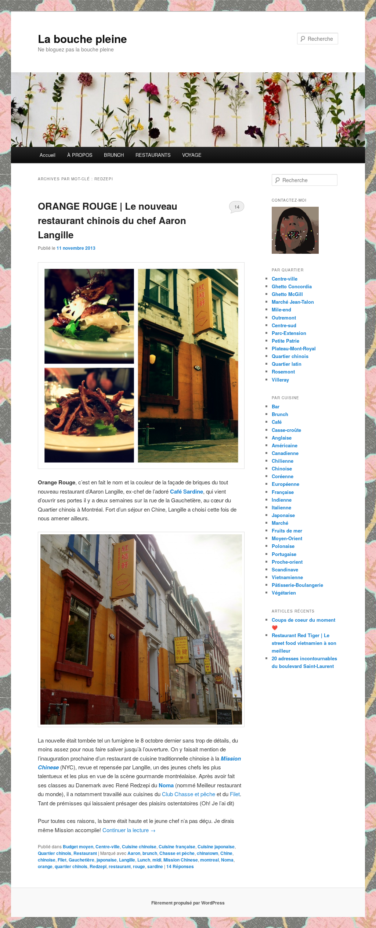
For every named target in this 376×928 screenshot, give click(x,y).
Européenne (285, 483)
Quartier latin (286, 363)
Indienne (282, 499)
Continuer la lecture (129, 830)
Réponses (180, 866)
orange (45, 866)
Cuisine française (177, 846)
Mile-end (281, 309)
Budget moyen (78, 846)
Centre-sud (284, 325)
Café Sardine (186, 491)
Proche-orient (287, 561)
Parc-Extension (289, 332)
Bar (275, 406)
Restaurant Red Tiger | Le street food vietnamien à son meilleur (304, 643)
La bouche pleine (82, 38)
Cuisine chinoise (139, 846)
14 (236, 206)
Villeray (280, 379)
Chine (226, 853)
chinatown (207, 853)
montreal (209, 859)
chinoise (46, 859)
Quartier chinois (54, 853)
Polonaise (283, 545)
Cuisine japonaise (216, 846)
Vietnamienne (287, 577)
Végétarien (284, 592)
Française (283, 491)
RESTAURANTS (153, 154)
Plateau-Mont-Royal (294, 348)
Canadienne (285, 452)
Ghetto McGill (287, 293)
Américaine (284, 445)
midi (156, 859)
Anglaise (282, 437)
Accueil (47, 154)
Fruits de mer (287, 530)
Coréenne (282, 476)
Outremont (284, 317)
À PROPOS (80, 154)
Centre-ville (107, 846)
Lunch (143, 859)
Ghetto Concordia (292, 286)
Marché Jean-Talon (293, 301)
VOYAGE (192, 154)
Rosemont (283, 371)
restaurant (120, 866)
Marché (280, 522)
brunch (149, 853)
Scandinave (285, 569)
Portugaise (284, 553)
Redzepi (98, 866)
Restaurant (85, 853)
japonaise (107, 859)
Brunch (280, 414)
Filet (235, 794)
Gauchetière (81, 859)
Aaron (133, 853)
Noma (166, 785)
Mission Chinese (180, 859)
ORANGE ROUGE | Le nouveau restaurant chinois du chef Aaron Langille (112, 220)
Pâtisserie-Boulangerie (297, 584)
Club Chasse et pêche (188, 794)
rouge (139, 866)
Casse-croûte (286, 429)
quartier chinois (71, 866)
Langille (127, 859)
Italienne (281, 507)
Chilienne (282, 460)
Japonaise (283, 515)
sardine (155, 866)
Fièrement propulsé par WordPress (188, 902)
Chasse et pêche (177, 853)
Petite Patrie (285, 340)
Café (277, 421)
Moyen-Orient (287, 538)
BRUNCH (114, 154)
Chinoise (282, 468)
